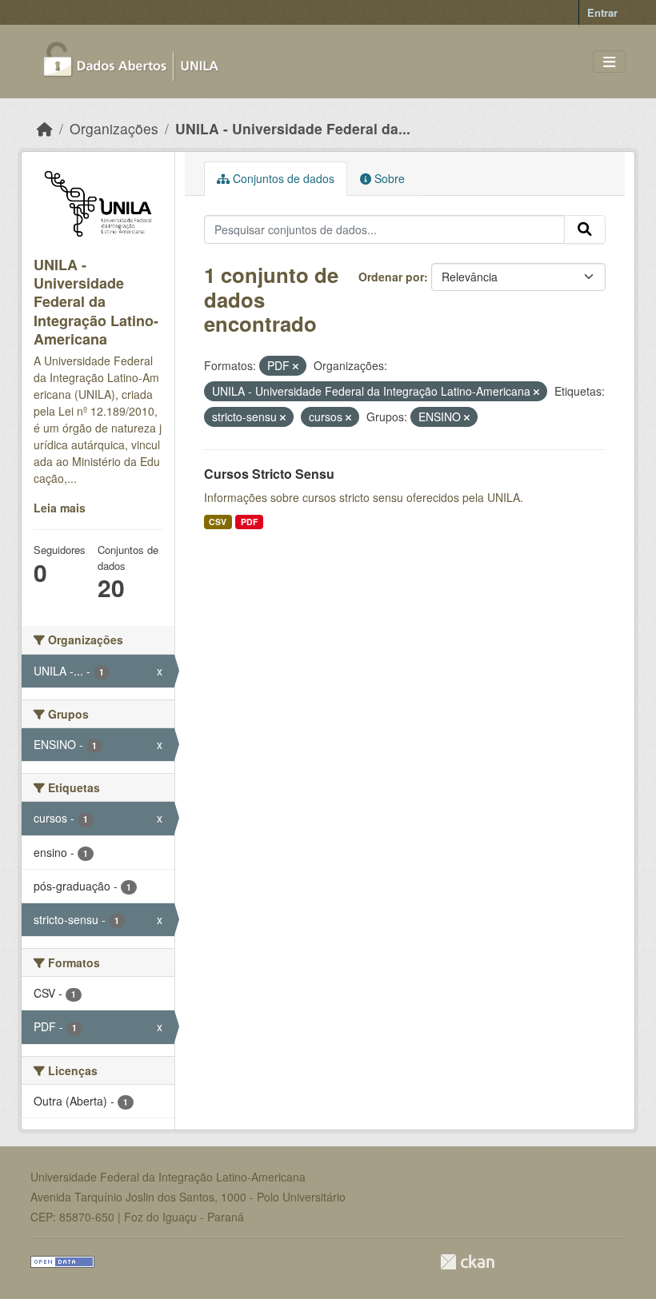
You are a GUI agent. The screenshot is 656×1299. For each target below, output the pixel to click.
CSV (217, 522)
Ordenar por (391, 277)
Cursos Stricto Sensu (269, 473)
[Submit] (585, 229)
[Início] (45, 128)
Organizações (114, 128)
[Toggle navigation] (609, 62)
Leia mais (60, 508)
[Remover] (295, 366)
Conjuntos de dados (282, 178)
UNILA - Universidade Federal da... (292, 128)
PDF (249, 522)
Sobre (388, 178)
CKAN (467, 1261)
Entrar (602, 12)
